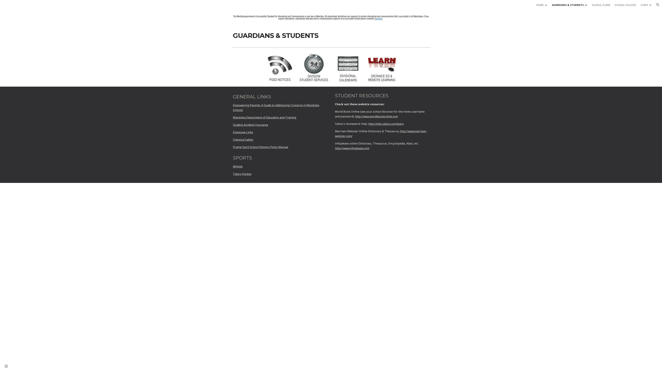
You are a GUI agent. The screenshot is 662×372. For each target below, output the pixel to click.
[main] (331, 17)
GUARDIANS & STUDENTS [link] (568, 5)
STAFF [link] (644, 5)
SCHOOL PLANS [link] (601, 5)
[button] (658, 5)
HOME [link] (540, 5)
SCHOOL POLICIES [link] (625, 5)
